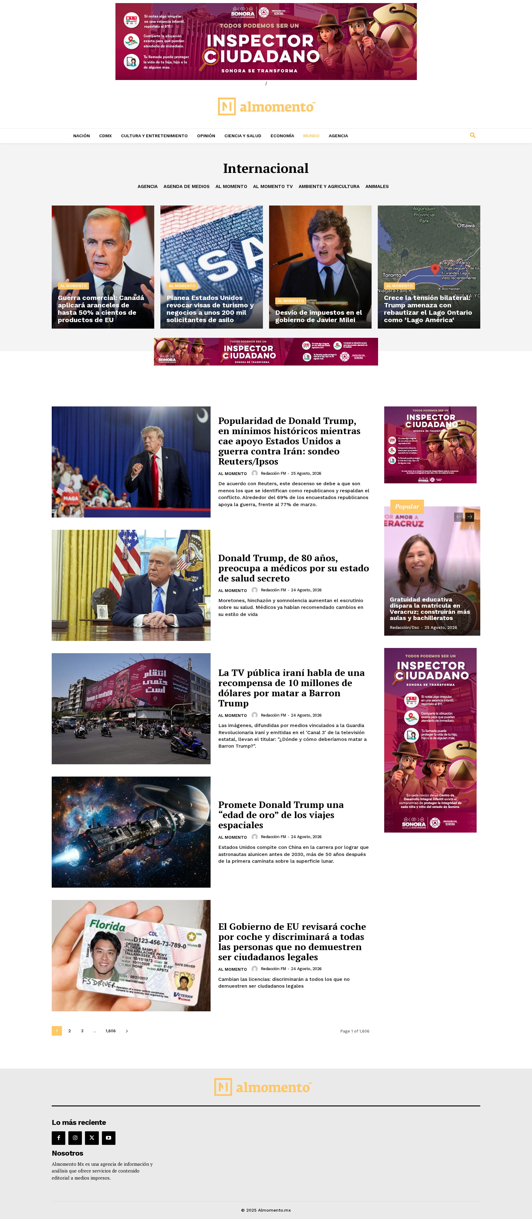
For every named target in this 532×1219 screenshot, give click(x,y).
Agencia (148, 186)
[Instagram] (75, 1138)
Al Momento (231, 186)
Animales (377, 186)
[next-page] (127, 1031)
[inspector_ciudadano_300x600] (430, 830)
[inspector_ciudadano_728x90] (266, 363)
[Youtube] (108, 1138)
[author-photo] (256, 473)
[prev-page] (458, 517)
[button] (432, 135)
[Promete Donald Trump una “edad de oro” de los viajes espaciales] (131, 832)
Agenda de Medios (186, 186)
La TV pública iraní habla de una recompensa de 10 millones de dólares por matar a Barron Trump (291, 687)
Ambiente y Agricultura (329, 186)
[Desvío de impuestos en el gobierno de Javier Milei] (320, 267)
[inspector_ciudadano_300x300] (430, 481)
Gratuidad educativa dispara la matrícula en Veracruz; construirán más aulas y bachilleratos (430, 608)
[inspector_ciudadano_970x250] (266, 41)
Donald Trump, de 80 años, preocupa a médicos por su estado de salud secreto (293, 568)
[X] (92, 1138)
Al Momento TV (273, 186)
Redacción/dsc (404, 627)
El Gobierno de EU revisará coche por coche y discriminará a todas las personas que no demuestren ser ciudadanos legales (292, 941)
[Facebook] (58, 1138)
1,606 (111, 1031)
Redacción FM (273, 473)
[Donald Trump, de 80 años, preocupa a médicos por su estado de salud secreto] (131, 585)
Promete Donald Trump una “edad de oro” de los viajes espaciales (281, 814)
